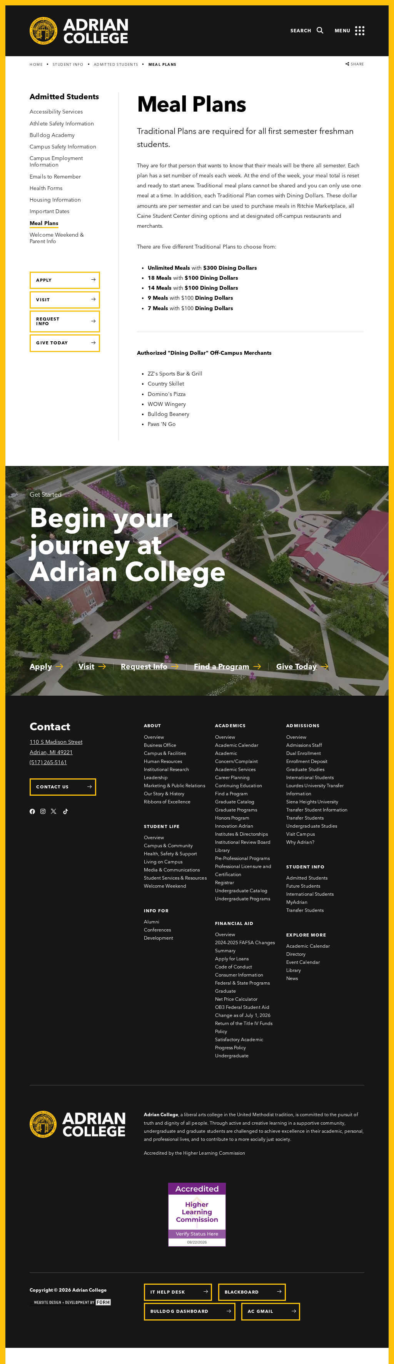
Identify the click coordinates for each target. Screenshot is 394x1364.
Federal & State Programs (242, 983)
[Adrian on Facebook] (32, 812)
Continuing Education (238, 785)
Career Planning (232, 777)
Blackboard (242, 1292)
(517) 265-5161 (48, 762)
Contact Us (52, 787)
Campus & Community (168, 845)
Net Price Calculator (236, 999)
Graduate (225, 991)
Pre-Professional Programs (242, 858)
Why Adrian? (300, 842)
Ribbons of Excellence (167, 802)
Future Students (303, 886)
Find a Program (231, 793)
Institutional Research (166, 769)
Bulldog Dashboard (179, 1311)
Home (36, 64)
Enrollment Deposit (306, 761)
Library (222, 850)
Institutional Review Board (242, 842)
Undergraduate (232, 1055)
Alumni (151, 922)
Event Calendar (302, 962)
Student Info (68, 64)
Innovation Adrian (234, 826)
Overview (154, 737)
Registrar (224, 882)
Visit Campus (300, 834)
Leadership (156, 777)
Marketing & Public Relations (174, 785)
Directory (296, 954)
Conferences (157, 930)
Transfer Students (304, 818)
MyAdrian (296, 902)
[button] (307, 31)
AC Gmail (260, 1311)
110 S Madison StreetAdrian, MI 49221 (56, 747)
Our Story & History (164, 793)
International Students (310, 777)
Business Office (160, 745)
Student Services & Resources (175, 878)
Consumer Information (239, 975)
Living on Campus (163, 862)
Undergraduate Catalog (241, 890)
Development (158, 938)
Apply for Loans (232, 959)
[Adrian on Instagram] (42, 812)
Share (356, 64)
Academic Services (235, 769)
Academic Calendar (236, 745)
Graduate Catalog (234, 802)
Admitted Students (116, 64)
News (292, 978)
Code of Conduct (233, 967)
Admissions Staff (304, 745)
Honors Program (232, 818)
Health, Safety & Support (170, 853)
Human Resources (163, 761)
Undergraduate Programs (242, 899)
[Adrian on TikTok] (65, 812)
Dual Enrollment (303, 753)
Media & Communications (172, 870)
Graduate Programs (236, 810)
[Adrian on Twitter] (54, 812)
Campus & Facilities (165, 753)
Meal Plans (163, 64)
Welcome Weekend (165, 886)
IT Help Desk (167, 1292)
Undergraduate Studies (311, 826)
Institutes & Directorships (241, 834)
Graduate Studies (305, 769)
